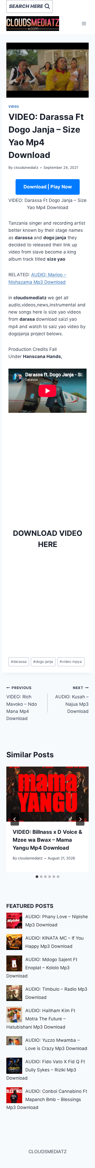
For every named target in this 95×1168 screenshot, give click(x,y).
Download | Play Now (47, 186)
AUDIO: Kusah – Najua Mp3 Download (72, 700)
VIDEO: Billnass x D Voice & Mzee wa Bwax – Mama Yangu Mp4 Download (47, 840)
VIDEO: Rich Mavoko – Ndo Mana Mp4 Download (21, 703)
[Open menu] (84, 23)
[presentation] (47, 794)
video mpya (71, 661)
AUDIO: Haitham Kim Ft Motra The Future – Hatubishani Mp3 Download (40, 1018)
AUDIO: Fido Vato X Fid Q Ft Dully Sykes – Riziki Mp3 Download (45, 1069)
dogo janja (43, 661)
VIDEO (13, 106)
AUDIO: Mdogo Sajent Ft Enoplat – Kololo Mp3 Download (41, 967)
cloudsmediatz (26, 167)
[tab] (37, 876)
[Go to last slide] (15, 819)
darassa (19, 661)
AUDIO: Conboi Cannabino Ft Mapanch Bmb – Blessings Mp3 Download (46, 1099)
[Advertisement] (47, 469)
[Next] (80, 819)
